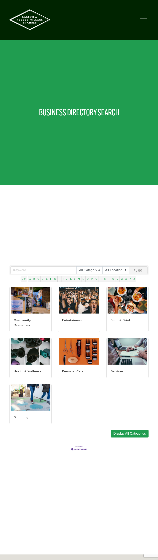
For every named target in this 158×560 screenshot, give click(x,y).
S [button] (105, 279)
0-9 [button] (24, 279)
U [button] (113, 279)
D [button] (43, 279)
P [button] (92, 279)
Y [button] (130, 279)
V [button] (117, 279)
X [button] (126, 279)
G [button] (55, 279)
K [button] (71, 279)
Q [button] (96, 279)
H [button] (59, 279)
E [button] (47, 279)
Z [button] (134, 279)
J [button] (67, 279)
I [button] (63, 279)
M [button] (79, 279)
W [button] (122, 279)
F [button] (51, 279)
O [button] (88, 279)
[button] (130, 433)
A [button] (30, 279)
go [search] (140, 270)
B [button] (34, 279)
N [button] (83, 279)
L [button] (75, 279)
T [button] (109, 279)
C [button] (38, 279)
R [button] (101, 279)
